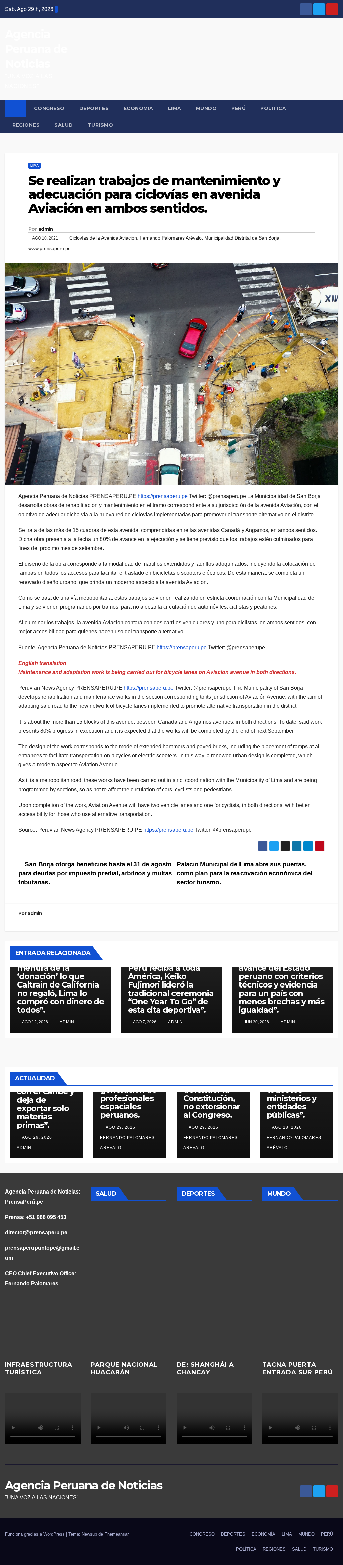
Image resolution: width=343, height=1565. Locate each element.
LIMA (174, 108)
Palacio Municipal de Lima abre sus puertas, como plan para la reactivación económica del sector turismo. (244, 873)
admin (45, 229)
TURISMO (100, 125)
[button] (333, 116)
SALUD (63, 125)
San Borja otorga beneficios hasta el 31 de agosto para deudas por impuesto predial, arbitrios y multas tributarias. (95, 873)
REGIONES (26, 125)
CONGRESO (49, 108)
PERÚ (238, 108)
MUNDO (206, 108)
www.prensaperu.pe (49, 248)
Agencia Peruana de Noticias (36, 49)
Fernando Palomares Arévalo (171, 238)
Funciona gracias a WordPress (35, 1534)
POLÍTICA (273, 108)
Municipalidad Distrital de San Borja (241, 238)
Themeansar (117, 1534)
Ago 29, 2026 (37, 1137)
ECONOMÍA (138, 108)
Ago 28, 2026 (287, 1127)
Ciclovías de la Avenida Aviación (103, 238)
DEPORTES (94, 108)
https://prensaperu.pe (163, 496)
